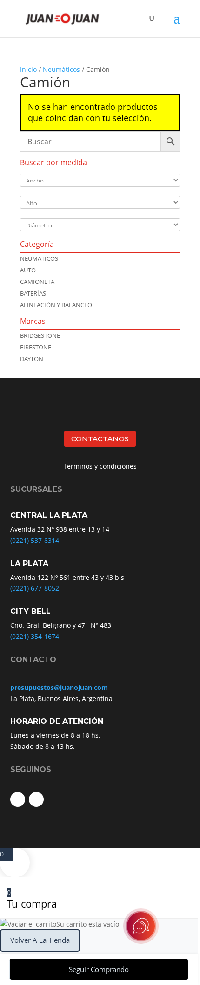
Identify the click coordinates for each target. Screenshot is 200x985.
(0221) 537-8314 (34, 540)
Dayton (31, 358)
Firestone (35, 347)
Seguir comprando (99, 969)
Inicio (28, 69)
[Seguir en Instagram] (36, 799)
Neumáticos (61, 69)
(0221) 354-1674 (34, 636)
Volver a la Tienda (40, 940)
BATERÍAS (33, 293)
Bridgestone (40, 335)
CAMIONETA (37, 281)
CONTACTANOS (100, 438)
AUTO (28, 270)
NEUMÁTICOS (39, 258)
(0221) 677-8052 (34, 588)
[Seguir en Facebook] (17, 799)
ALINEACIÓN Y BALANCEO (56, 305)
